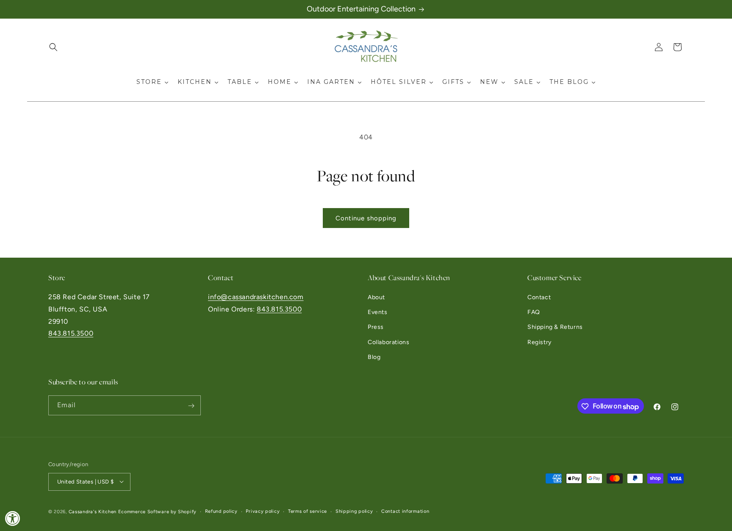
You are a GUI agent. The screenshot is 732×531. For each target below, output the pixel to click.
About (376, 297)
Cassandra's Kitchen (92, 511)
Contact (539, 297)
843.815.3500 (70, 334)
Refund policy (221, 511)
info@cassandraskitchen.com (256, 297)
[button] (53, 47)
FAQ (533, 312)
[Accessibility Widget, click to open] (12, 518)
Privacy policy (263, 511)
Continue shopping (366, 218)
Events (378, 312)
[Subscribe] (191, 406)
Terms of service (307, 511)
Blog (374, 357)
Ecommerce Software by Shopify (157, 511)
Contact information (405, 511)
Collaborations (388, 342)
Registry (539, 342)
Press (376, 327)
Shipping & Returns (555, 327)
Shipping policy (354, 511)
